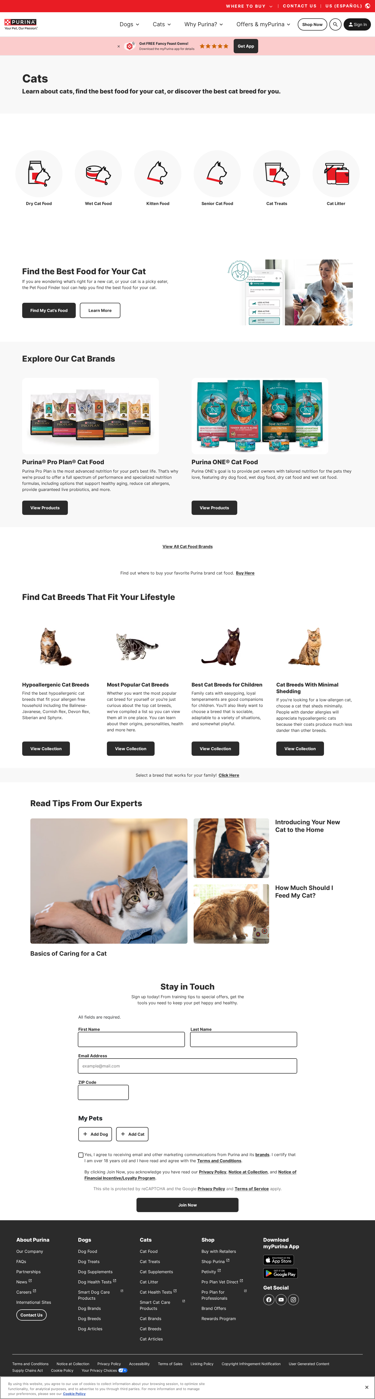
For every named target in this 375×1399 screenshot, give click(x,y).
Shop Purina (213, 1261)
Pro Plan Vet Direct (220, 1281)
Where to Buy (246, 6)
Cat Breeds (150, 1328)
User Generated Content (309, 1364)
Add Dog (99, 1134)
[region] (187, 1387)
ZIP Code (87, 1082)
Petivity (209, 1271)
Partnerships (28, 1271)
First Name (89, 1029)
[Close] (118, 46)
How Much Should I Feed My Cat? (304, 891)
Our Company (29, 1251)
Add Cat (136, 1134)
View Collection (46, 748)
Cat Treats (150, 1261)
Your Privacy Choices (99, 1370)
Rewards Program (219, 1318)
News (21, 1281)
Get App (246, 46)
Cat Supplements (156, 1271)
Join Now (187, 1205)
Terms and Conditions (219, 1160)
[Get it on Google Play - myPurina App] (280, 1273)
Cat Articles (151, 1338)
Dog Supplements (95, 1271)
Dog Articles (90, 1328)
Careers (23, 1292)
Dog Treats (88, 1261)
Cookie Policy (62, 1370)
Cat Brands (150, 1318)
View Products (45, 507)
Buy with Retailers (219, 1251)
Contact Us (31, 1315)
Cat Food (149, 1251)
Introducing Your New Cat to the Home (307, 825)
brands (262, 1154)
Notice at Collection (248, 1171)
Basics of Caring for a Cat (68, 953)
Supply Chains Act (27, 1370)
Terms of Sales (170, 1364)
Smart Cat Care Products (155, 1305)
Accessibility (139, 1364)
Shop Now (312, 24)
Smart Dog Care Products (94, 1295)
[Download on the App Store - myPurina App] (278, 1260)
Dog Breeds (89, 1318)
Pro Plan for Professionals (214, 1295)
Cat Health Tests (156, 1292)
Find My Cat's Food (49, 310)
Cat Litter (149, 1281)
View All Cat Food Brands (187, 546)
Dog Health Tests (94, 1281)
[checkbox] (80, 1155)
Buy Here (245, 572)
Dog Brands (89, 1308)
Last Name (201, 1029)
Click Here (229, 775)
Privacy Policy (212, 1171)
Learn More (100, 310)
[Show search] (335, 24)
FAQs (21, 1261)
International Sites (33, 1302)
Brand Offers (214, 1308)
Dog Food (87, 1251)
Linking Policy (202, 1364)
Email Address (92, 1055)
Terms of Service (252, 1188)
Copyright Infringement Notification (251, 1364)
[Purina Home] (21, 24)
